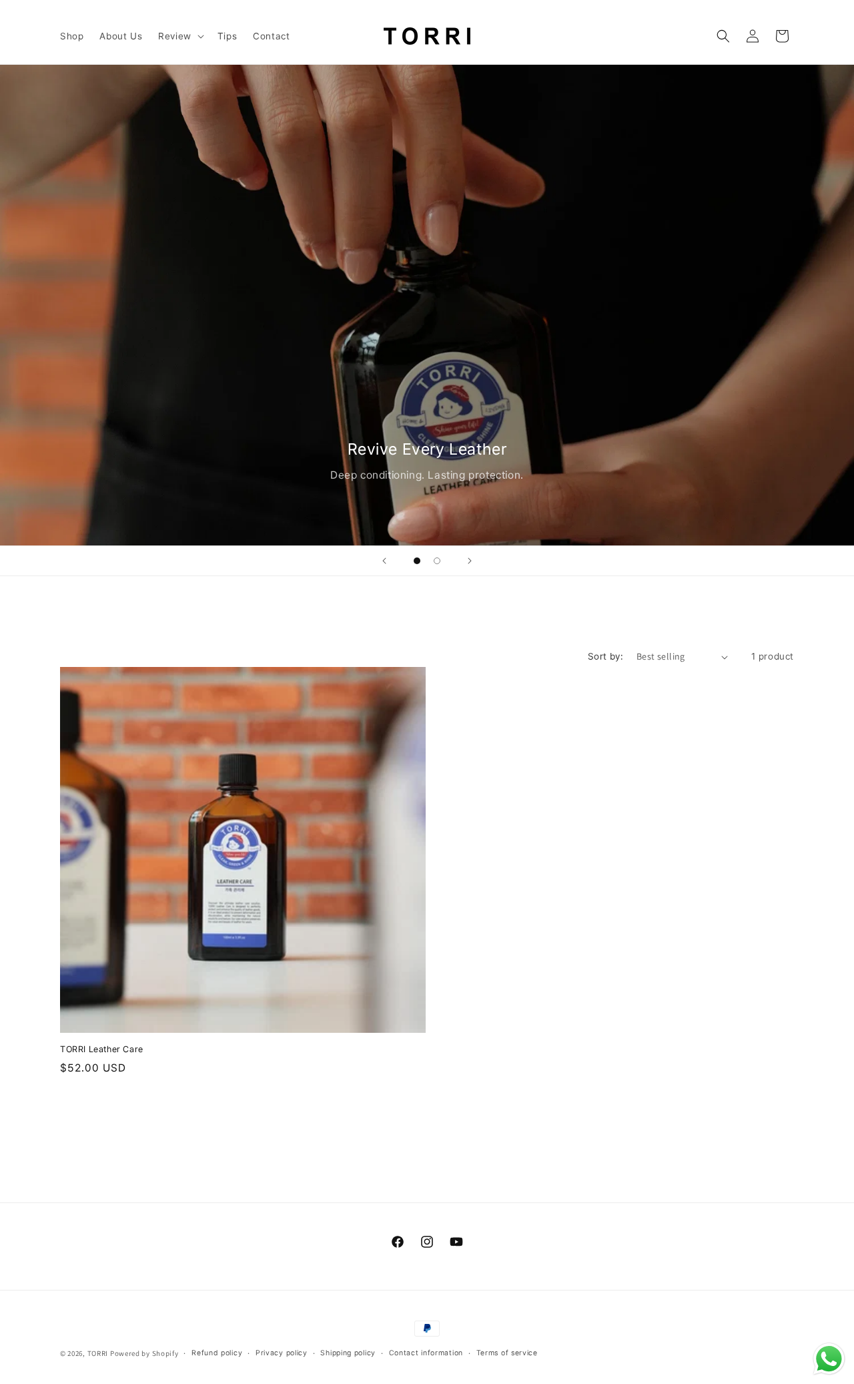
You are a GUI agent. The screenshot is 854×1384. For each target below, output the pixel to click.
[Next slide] (469, 560)
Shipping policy (348, 1353)
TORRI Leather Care (101, 1049)
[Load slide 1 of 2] (417, 561)
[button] (179, 36)
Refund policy (216, 1353)
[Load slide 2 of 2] (437, 561)
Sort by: (605, 656)
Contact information (426, 1353)
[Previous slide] (384, 560)
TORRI (98, 1353)
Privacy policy (282, 1353)
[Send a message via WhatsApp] (829, 1359)
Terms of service (507, 1353)
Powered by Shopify (144, 1353)
